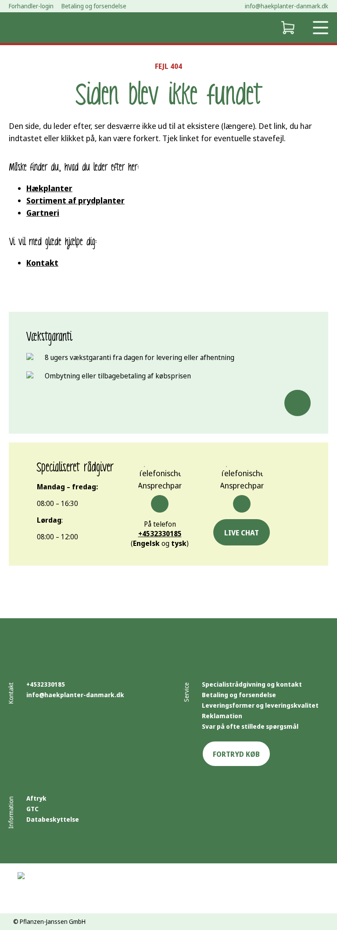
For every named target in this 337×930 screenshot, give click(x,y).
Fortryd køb (236, 754)
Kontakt (42, 262)
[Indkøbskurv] (287, 27)
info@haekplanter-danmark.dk (286, 6)
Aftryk (36, 798)
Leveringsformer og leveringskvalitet (260, 705)
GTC (32, 809)
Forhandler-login (31, 6)
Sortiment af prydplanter (75, 200)
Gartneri (42, 212)
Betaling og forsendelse (239, 695)
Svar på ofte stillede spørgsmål (250, 726)
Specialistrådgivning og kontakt (252, 684)
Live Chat (241, 533)
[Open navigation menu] (320, 27)
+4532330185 (160, 533)
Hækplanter (49, 188)
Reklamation (222, 716)
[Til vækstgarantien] (297, 403)
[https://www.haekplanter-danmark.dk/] (31, 27)
